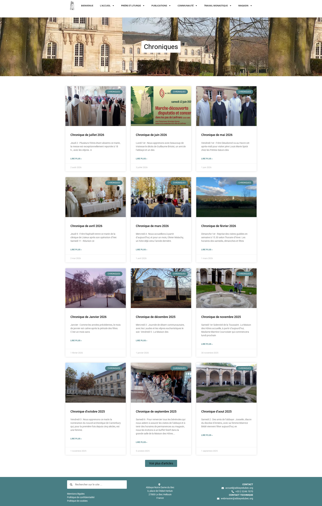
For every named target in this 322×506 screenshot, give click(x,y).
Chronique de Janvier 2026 (88, 317)
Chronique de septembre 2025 (156, 411)
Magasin (243, 5)
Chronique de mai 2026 (216, 135)
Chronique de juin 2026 (151, 135)
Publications (159, 5)
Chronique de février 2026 (218, 226)
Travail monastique (216, 5)
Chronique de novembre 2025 (221, 317)
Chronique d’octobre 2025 (87, 411)
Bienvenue (87, 5)
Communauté (186, 5)
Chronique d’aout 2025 (216, 411)
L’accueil (105, 5)
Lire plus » (76, 159)
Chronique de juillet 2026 (87, 135)
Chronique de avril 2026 (86, 226)
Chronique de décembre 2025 (155, 317)
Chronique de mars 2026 (152, 226)
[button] (161, 463)
